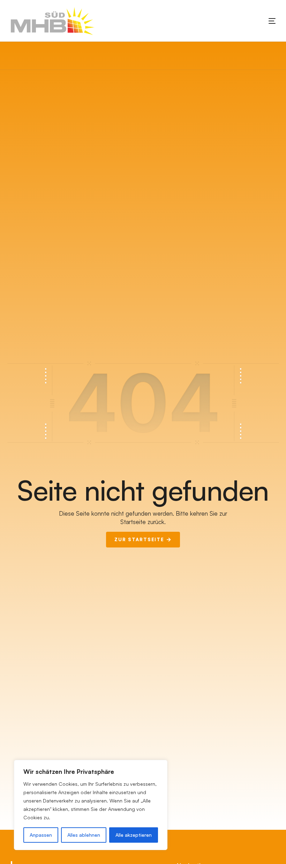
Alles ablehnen (83, 835)
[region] (90, 805)
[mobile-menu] (262, 21)
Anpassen (41, 835)
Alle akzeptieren (133, 835)
